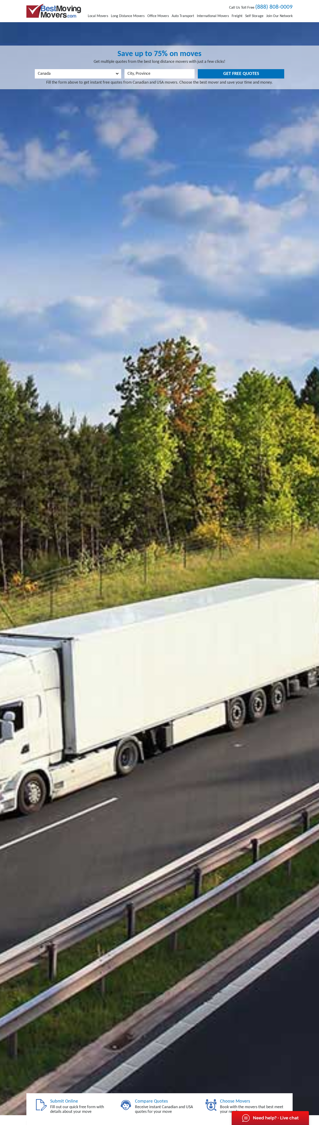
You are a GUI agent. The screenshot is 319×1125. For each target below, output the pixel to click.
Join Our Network (279, 16)
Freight (237, 16)
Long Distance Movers (128, 16)
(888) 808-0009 (274, 7)
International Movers (213, 16)
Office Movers (158, 16)
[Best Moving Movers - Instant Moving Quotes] (53, 11)
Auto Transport (183, 16)
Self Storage (254, 16)
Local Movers (98, 16)
